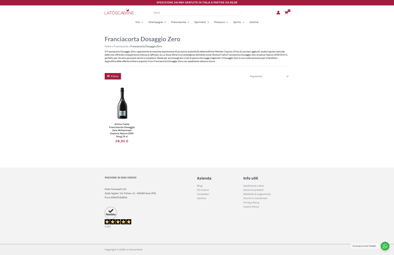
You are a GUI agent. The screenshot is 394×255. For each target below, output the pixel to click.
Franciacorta (121, 46)
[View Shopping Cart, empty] (286, 12)
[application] (141, 22)
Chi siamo (203, 189)
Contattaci (203, 194)
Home (108, 46)
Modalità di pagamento (257, 194)
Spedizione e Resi (253, 185)
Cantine (201, 198)
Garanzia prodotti (253, 189)
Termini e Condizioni (255, 198)
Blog (199, 185)
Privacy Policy (251, 202)
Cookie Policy (251, 206)
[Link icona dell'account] (278, 12)
